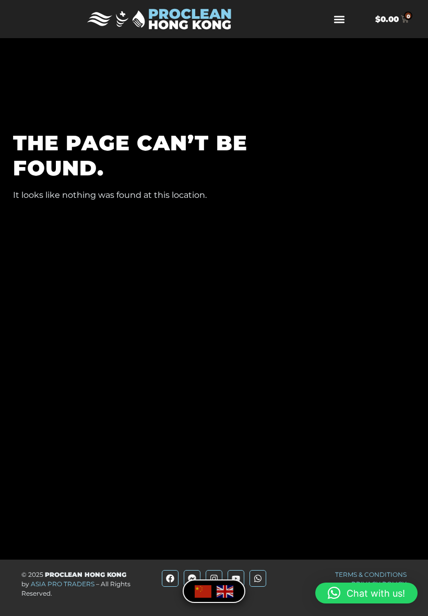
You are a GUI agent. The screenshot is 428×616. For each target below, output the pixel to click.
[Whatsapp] (257, 578)
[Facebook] (170, 578)
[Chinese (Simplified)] (203, 591)
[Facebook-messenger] (192, 578)
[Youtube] (236, 578)
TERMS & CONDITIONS (371, 574)
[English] (225, 591)
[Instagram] (214, 578)
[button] (339, 19)
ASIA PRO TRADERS (62, 584)
